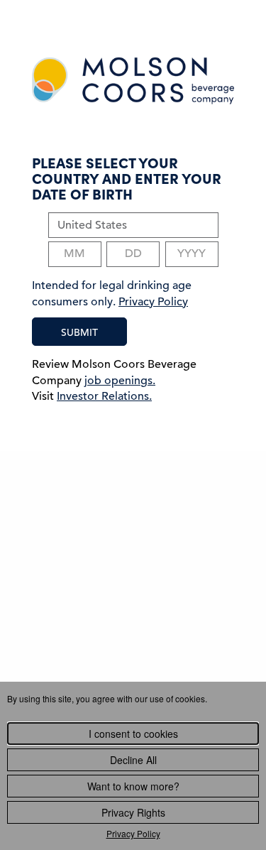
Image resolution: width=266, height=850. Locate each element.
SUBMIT (79, 332)
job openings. (119, 381)
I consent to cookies (133, 733)
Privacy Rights (133, 812)
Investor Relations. (104, 396)
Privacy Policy (133, 833)
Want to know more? (133, 786)
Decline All (133, 760)
